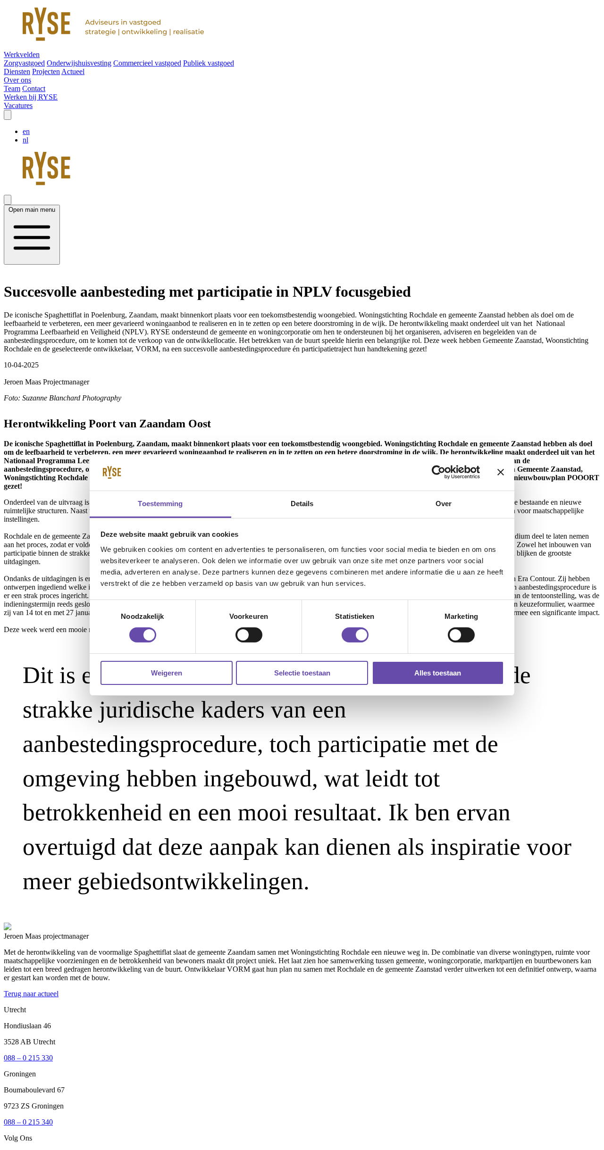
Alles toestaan (437, 673)
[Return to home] (302, 25)
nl (25, 140)
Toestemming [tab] (160, 504)
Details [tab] (302, 504)
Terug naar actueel (31, 994)
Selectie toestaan (302, 673)
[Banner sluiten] (500, 472)
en (26, 131)
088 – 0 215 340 (28, 1122)
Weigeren (166, 673)
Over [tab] (444, 504)
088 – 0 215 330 (28, 1058)
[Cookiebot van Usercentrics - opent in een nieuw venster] (438, 472)
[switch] (248, 634)
